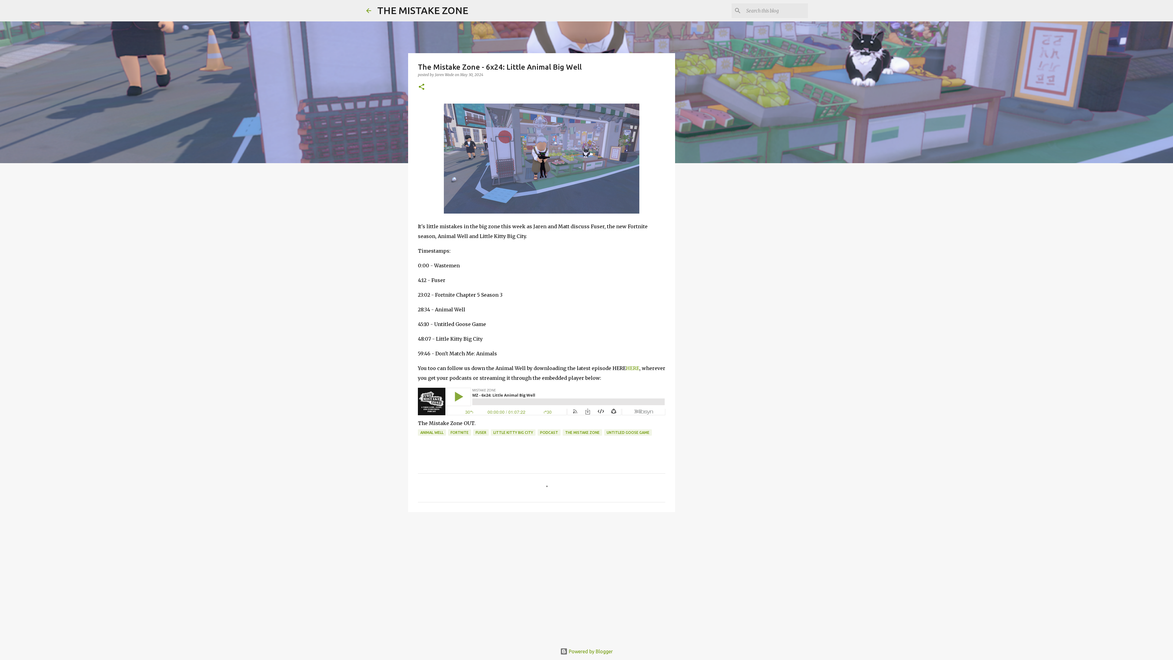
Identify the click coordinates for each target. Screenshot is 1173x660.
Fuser (481, 433)
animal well (432, 433)
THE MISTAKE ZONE (422, 10)
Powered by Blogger (590, 651)
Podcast (549, 433)
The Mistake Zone (582, 433)
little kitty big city (513, 433)
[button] (421, 87)
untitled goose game (628, 433)
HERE (632, 368)
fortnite (460, 433)
